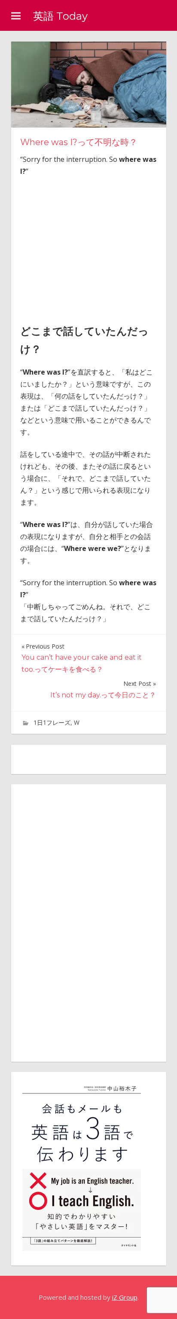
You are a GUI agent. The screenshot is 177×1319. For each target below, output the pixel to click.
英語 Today (60, 16)
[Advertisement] (92, 248)
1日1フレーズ (52, 722)
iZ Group (124, 1297)
